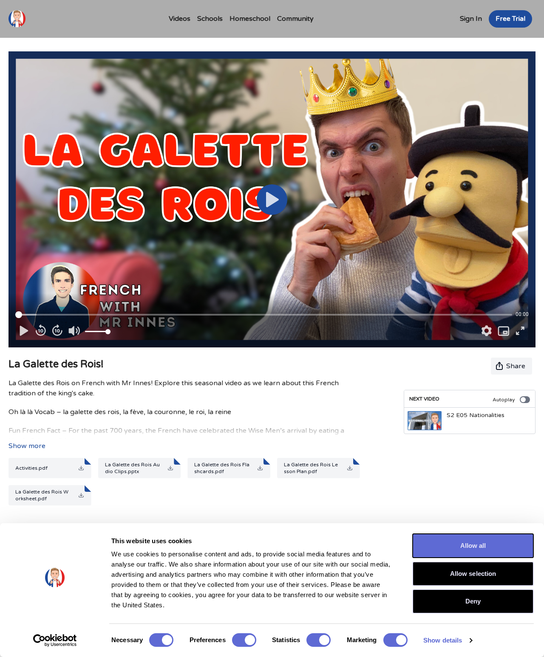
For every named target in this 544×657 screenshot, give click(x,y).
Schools (210, 18)
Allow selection (473, 573)
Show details (442, 640)
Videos (179, 18)
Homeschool (250, 18)
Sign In (471, 18)
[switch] (244, 640)
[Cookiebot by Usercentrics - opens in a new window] (55, 640)
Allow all (473, 545)
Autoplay (504, 400)
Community (295, 18)
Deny (473, 601)
